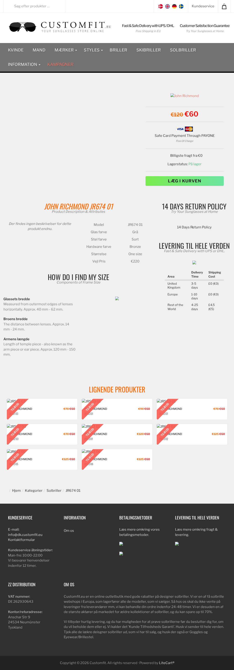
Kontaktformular (21, 540)
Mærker (65, 50)
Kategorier (34, 491)
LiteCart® (166, 663)
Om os (69, 531)
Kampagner (60, 64)
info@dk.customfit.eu (25, 535)
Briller (118, 50)
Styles (92, 50)
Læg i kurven (184, 180)
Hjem (16, 491)
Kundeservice (203, 6)
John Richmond (66, 206)
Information (23, 64)
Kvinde (16, 50)
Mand (39, 50)
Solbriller (183, 50)
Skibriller (148, 50)
